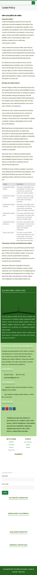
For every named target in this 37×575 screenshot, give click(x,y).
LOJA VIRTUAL (11, 450)
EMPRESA (11, 442)
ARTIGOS (11, 447)
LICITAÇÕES (11, 444)
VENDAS (28, 444)
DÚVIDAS (28, 447)
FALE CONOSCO (28, 442)
